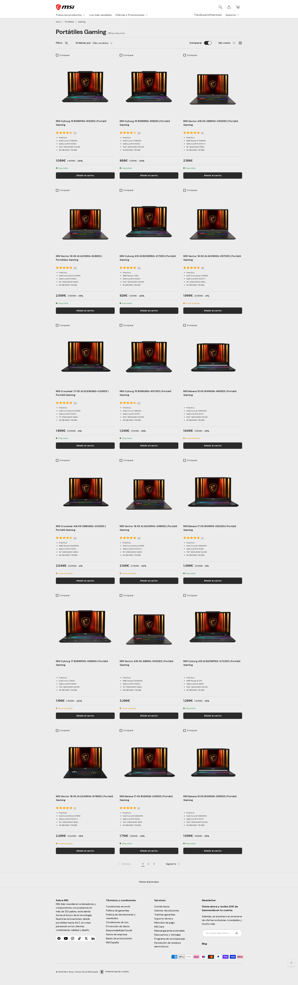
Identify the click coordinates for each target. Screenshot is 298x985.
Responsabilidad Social (119, 930)
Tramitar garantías (164, 914)
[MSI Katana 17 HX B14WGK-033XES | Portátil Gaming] (149, 762)
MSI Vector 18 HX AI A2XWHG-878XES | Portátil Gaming (84, 798)
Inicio (58, 22)
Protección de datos (118, 926)
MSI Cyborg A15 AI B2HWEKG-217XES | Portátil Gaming (148, 257)
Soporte (231, 15)
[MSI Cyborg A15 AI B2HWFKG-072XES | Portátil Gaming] (212, 627)
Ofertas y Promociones (129, 15)
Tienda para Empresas (208, 14)
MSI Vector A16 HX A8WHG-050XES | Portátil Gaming (210, 122)
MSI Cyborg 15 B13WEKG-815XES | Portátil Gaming (145, 122)
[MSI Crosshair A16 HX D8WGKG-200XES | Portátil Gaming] (85, 492)
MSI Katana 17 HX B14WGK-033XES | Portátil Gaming (146, 798)
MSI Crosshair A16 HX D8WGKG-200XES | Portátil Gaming (81, 528)
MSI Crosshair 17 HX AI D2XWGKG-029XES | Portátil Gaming (82, 393)
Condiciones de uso (117, 922)
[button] (237, 7)
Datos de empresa (116, 934)
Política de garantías (117, 910)
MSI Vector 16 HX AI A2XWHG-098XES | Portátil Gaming (148, 528)
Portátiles (69, 22)
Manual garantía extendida (169, 930)
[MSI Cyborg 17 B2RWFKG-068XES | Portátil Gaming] (85, 627)
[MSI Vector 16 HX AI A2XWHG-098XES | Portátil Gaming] (149, 492)
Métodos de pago (164, 922)
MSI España (112, 942)
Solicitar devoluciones (166, 910)
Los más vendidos (100, 15)
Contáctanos (161, 906)
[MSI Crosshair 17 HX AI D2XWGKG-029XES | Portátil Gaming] (85, 357)
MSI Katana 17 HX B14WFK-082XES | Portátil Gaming (209, 528)
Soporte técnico (163, 918)
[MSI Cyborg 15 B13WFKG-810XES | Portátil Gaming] (85, 87)
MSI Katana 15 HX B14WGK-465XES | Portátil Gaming (209, 393)
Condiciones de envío (118, 906)
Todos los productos (69, 15)
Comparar (195, 42)
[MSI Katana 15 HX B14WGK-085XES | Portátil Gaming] (212, 762)
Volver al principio (149, 881)
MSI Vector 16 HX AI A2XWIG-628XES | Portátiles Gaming (79, 257)
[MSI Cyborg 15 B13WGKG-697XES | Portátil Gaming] (149, 357)
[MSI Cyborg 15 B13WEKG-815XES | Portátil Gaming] (149, 87)
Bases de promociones (119, 938)
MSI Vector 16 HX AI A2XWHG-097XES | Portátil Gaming (212, 257)
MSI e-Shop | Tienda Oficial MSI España (80, 971)
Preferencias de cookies (117, 971)
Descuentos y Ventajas (167, 934)
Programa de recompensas (169, 938)
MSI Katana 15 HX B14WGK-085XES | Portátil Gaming (210, 798)
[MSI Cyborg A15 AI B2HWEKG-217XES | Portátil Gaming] (149, 222)
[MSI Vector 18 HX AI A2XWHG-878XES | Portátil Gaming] (85, 762)
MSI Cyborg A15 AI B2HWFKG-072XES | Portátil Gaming (211, 663)
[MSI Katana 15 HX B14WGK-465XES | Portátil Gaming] (212, 357)
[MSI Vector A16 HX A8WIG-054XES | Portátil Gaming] (149, 627)
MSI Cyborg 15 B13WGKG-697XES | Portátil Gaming (145, 393)
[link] (124, 864)
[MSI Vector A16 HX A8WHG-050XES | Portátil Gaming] (212, 87)
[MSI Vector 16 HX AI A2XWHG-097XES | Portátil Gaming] (212, 222)
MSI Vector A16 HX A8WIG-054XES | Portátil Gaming (146, 663)
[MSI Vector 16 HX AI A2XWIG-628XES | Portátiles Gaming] (85, 222)
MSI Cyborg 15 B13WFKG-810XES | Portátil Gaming (81, 122)
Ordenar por (83, 42)
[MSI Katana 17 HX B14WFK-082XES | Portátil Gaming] (212, 492)
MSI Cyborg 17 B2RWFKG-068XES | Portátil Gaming (82, 663)
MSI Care (159, 926)
